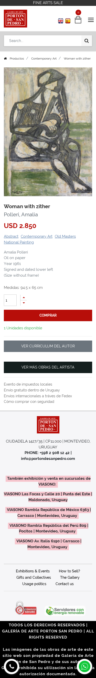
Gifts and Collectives (33, 577)
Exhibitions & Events (33, 571)
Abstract (11, 236)
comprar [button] (48, 315)
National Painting (19, 242)
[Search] (86, 40)
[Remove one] (23, 303)
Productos (17, 58)
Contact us (65, 584)
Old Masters (65, 236)
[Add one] (23, 297)
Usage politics (34, 584)
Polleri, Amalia (21, 214)
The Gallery (70, 577)
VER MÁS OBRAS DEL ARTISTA (48, 367)
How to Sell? (69, 571)
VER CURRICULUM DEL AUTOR (48, 346)
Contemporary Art (44, 58)
